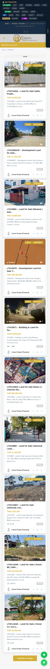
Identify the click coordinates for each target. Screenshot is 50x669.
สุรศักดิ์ (33, 11)
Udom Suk (12, 499)
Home (4, 50)
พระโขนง (6, 8)
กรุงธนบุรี (14, 18)
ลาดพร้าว (31, 15)
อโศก (21, 5)
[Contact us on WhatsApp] (44, 662)
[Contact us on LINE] (44, 655)
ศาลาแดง (25, 11)
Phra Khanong (14, 559)
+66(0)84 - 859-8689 (18, 23)
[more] (20, 106)
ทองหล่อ (37, 5)
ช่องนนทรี (16, 11)
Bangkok (12, 85)
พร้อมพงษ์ (28, 5)
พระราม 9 (40, 15)
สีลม (17, 15)
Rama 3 (11, 381)
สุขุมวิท (11, 15)
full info (39, 110)
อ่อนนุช (14, 8)
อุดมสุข (22, 8)
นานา (14, 5)
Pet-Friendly (32, 18)
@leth (7, 23)
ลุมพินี (23, 15)
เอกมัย (44, 5)
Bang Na (12, 440)
